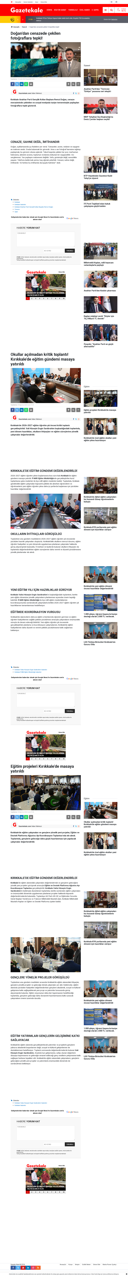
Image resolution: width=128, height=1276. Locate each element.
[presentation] (17, 19)
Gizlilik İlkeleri (86, 1264)
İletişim (77, 1264)
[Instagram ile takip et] (78, 93)
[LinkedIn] (22, 84)
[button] (68, 84)
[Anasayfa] (12, 2)
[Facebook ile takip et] (73, 93)
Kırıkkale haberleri (20, 204)
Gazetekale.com (25, 93)
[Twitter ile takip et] (76, 93)
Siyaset (24, 27)
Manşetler (18, 2)
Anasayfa (16, 27)
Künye (70, 1264)
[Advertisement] (46, 123)
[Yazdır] (31, 84)
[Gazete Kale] (27, 10)
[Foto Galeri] (116, 2)
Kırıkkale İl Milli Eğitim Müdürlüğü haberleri (28, 672)
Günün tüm (110, 19)
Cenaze (17, 209)
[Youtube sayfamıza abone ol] (23, 1268)
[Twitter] (17, 84)
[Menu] (105, 10)
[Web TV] (111, 2)
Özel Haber (85, 10)
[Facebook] (13, 84)
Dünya (49, 10)
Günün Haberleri (28, 2)
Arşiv (36, 2)
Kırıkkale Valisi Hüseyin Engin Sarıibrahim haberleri (31, 670)
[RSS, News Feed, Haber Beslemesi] (38, 1268)
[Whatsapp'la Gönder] (26, 84)
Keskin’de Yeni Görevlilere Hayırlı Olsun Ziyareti (52, 19)
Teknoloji (73, 10)
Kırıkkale (17, 202)
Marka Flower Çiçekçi (109, 1264)
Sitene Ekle (44, 2)
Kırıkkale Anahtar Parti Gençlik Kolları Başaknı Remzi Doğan (34, 207)
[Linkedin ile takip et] (28, 1268)
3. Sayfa (95, 10)
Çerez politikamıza (108, 1274)
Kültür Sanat (60, 10)
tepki (16, 212)
